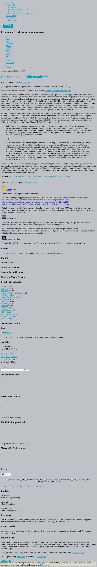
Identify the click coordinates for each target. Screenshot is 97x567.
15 (14, 357)
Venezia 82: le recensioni (10, 314)
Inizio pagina (6, 561)
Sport (8, 54)
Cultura (8, 50)
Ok (40, 565)
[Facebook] (13, 486)
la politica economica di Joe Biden (58, 91)
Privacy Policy (78, 553)
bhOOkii (4, 286)
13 (9, 357)
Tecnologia (10, 44)
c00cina (4, 306)
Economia (9, 52)
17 (2, 359)
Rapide (8, 67)
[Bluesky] (5, 486)
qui (17, 533)
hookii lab (9, 3)
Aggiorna (7, 474)
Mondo (8, 39)
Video (8, 61)
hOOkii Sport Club (8, 310)
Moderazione (15, 11)
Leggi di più (45, 565)
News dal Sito (11, 16)
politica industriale (50, 176)
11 (4, 357)
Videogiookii (6, 312)
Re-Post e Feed (11, 18)
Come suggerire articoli (19, 9)
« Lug (3, 367)
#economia (32, 176)
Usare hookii (10, 5)
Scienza (8, 48)
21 (12, 359)
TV (7, 58)
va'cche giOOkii (7, 293)
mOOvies (4, 291)
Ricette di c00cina (7, 308)
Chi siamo (14, 7)
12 (7, 357)
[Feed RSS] (38, 486)
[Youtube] (29, 486)
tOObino (4, 304)
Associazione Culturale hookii (21, 14)
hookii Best (10, 63)
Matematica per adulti (9, 316)
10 (2, 357)
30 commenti (25, 83)
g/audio (4, 289)
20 (9, 359)
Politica (8, 41)
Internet (8, 46)
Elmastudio (41, 557)
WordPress (21, 557)
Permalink (66, 176)
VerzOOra (5, 299)
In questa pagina (7, 253)
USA (59, 176)
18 (5, 359)
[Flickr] (21, 486)
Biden (39, 176)
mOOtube (4, 295)
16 (16, 357)
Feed (7, 65)
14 (12, 357)
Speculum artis (6, 318)
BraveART (5, 301)
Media (8, 56)
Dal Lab (7, 332)
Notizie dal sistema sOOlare (11, 297)
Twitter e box (11, 20)
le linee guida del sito (30, 183)
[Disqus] (48, 215)
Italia (7, 37)
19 (7, 359)
